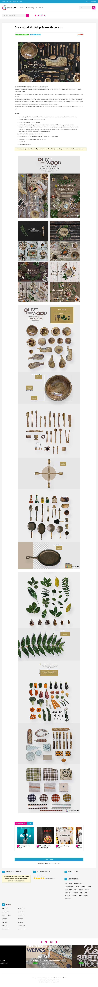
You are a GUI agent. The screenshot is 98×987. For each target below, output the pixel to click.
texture (74, 896)
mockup (81, 889)
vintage (86, 896)
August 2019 (21, 915)
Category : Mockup (35, 34)
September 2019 (6, 915)
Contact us (39, 8)
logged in (47, 863)
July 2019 (4, 919)
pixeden (76, 892)
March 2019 (5, 925)
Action (35, 963)
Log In (87, 1)
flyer (89, 886)
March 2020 (5, 908)
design (77, 886)
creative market (78, 883)
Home (22, 8)
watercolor (68, 899)
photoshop (68, 892)
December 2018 (22, 929)
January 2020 (5, 912)
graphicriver (68, 889)
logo (75, 889)
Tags (30, 823)
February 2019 (21, 925)
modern (87, 889)
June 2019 (20, 919)
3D (66, 883)
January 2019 (5, 929)
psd (86, 892)
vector (80, 896)
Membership (29, 8)
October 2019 (21, 912)
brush (70, 883)
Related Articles (20, 823)
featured (84, 886)
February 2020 (21, 908)
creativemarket (69, 886)
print (81, 892)
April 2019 (20, 922)
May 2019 (4, 922)
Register (93, 1)
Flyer (81, 963)
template (67, 896)
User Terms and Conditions (59, 978)
